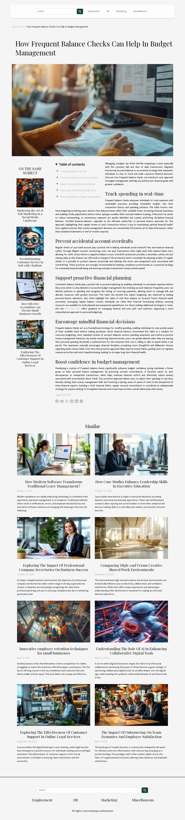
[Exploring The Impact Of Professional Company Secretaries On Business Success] (53, 538)
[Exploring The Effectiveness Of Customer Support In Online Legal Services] (30, 334)
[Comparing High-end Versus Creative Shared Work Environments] (131, 538)
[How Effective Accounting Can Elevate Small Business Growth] (30, 286)
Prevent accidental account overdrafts (79, 178)
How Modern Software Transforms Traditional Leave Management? (53, 483)
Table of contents (72, 164)
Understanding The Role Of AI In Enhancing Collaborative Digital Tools (131, 650)
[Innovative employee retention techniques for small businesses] (53, 621)
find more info (72, 309)
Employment (94, 11)
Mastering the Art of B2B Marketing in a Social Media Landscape (30, 215)
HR (108, 11)
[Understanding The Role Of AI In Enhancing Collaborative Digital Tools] (131, 621)
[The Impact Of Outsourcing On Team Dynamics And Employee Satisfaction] (131, 705)
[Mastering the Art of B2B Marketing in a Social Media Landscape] (30, 193)
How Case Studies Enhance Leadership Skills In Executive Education (131, 483)
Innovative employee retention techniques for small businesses (53, 650)
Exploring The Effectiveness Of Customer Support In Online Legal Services (30, 358)
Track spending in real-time (73, 171)
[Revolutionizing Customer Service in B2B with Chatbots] (30, 241)
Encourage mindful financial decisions (78, 190)
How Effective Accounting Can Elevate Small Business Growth (30, 309)
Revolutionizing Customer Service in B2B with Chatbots (30, 262)
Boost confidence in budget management (80, 197)
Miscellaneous (140, 11)
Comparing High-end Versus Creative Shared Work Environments (131, 567)
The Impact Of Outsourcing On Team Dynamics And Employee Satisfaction (131, 734)
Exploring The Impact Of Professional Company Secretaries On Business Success (53, 567)
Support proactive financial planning (77, 184)
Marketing (121, 11)
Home (15, 27)
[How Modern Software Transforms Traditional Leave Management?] (53, 454)
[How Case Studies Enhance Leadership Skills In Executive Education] (131, 454)
